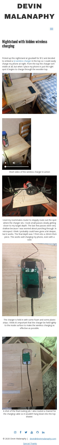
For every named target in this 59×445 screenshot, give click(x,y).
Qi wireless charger (22, 61)
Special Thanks (30, 443)
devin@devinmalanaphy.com (43, 438)
